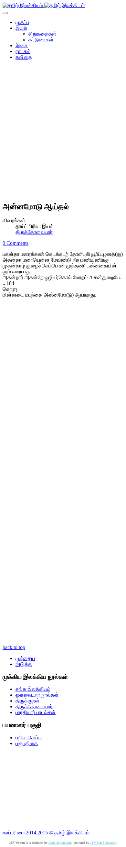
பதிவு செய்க (29, 737)
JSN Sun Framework (103, 842)
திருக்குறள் (27, 700)
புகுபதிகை (27, 743)
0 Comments (15, 243)
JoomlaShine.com (60, 842)
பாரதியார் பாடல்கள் (36, 712)
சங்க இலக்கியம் (33, 689)
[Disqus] (63, 390)
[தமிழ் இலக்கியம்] (44, 5)
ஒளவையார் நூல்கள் (37, 695)
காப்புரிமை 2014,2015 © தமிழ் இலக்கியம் (46, 832)
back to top (14, 647)
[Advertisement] (63, 133)
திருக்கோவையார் (34, 232)
